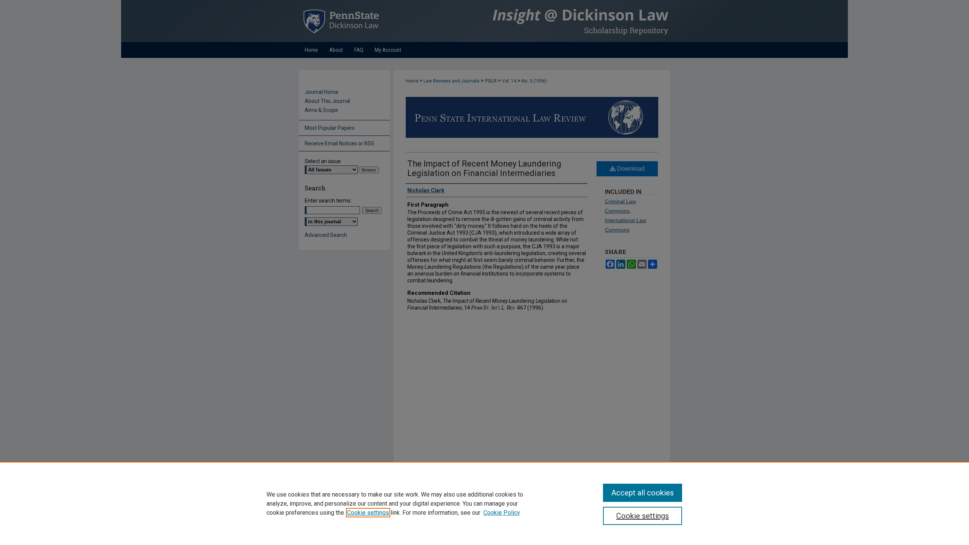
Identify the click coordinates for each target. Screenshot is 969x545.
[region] (484, 503)
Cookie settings (368, 512)
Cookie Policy (501, 512)
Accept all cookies (642, 492)
